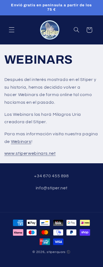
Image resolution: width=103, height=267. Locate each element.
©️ (68, 252)
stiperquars (56, 252)
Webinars (21, 141)
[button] (11, 30)
